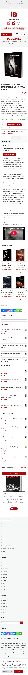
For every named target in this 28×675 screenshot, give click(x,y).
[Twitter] (11, 310)
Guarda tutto (23, 467)
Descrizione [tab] (5, 138)
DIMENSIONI (5, 580)
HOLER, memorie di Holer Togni (14, 494)
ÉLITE (23, 131)
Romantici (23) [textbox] (13, 321)
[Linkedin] (14, 310)
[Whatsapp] (17, 310)
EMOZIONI (5, 574)
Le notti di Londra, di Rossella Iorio (21, 264)
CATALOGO (19, 131)
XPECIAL (4, 586)
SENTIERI (5, 565)
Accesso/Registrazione (10, 7)
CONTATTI (5, 551)
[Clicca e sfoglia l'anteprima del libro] (9, 154)
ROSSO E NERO (6, 568)
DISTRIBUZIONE (6, 545)
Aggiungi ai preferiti (5, 127)
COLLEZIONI (5, 533)
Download (5, 606)
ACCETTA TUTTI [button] (18, 671)
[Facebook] (2, 310)
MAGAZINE (5, 539)
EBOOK (4, 530)
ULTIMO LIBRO (7, 467)
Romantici (8, 41)
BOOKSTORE (5, 524)
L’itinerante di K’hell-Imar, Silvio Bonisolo (7, 291)
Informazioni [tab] (15, 138)
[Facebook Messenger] (5, 310)
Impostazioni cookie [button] (7, 671)
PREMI (4, 589)
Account (4, 600)
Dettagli (4, 612)
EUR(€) (19, 7)
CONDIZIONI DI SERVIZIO (8, 548)
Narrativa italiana (5, 133)
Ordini (4, 603)
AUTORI (4, 536)
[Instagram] (8, 310)
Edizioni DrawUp (14, 19)
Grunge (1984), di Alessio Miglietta (7, 264)
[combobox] (14, 320)
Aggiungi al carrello (13, 124)
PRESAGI (5, 571)
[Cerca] (21, 623)
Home (3, 41)
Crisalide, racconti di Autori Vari (21, 291)
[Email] (20, 310)
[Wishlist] (8, 23)
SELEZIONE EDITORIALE (8, 542)
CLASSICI (5, 577)
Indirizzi (4, 609)
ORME (4, 583)
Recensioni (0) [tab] (6, 141)
